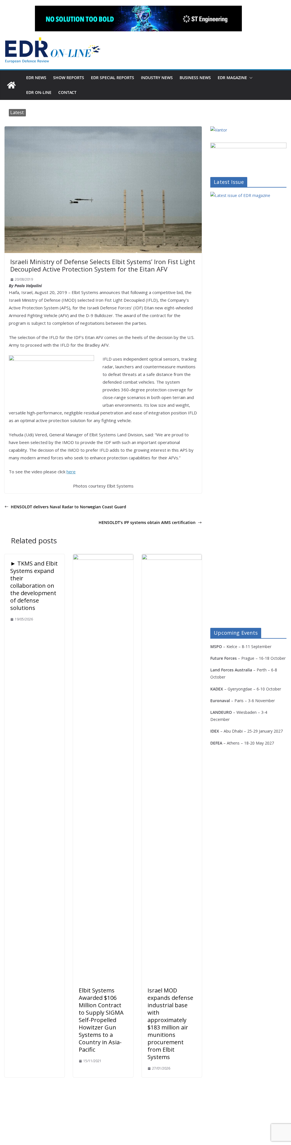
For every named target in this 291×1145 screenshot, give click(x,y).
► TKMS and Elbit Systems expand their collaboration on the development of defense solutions (34, 586)
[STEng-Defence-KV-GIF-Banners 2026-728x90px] (138, 18)
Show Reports (68, 77)
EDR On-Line (38, 92)
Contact (67, 92)
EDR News (36, 77)
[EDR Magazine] (11, 85)
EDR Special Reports (112, 77)
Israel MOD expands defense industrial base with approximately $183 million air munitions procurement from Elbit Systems (170, 1023)
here (71, 471)
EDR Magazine (232, 77)
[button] (250, 78)
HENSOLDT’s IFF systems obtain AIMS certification (147, 522)
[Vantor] (218, 130)
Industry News (157, 77)
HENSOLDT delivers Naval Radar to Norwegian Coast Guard (68, 506)
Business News (195, 77)
